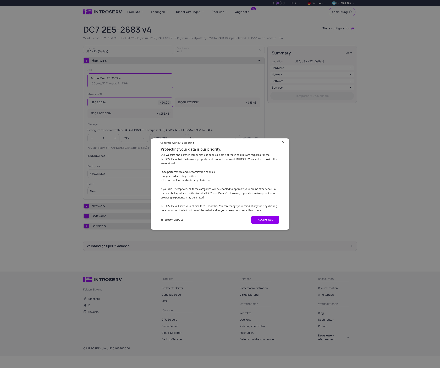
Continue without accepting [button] (177, 142)
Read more (254, 210)
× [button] (283, 142)
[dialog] (220, 184)
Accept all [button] (265, 219)
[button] (172, 220)
